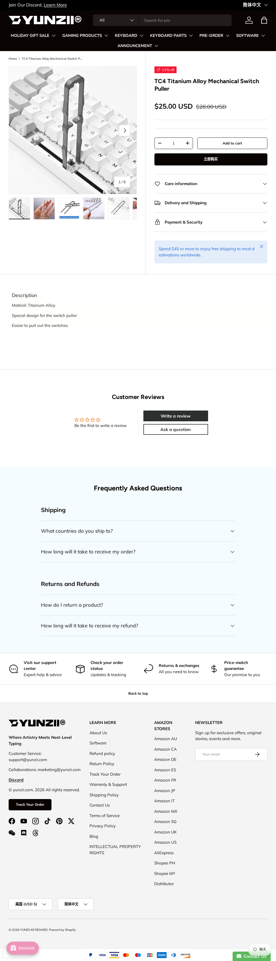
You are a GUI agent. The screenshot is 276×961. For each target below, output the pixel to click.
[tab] (24, 295)
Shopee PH (164, 862)
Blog (93, 836)
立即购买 (211, 159)
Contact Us (99, 805)
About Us (98, 732)
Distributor (164, 883)
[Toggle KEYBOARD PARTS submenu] (191, 35)
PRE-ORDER (211, 35)
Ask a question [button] (175, 429)
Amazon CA (165, 749)
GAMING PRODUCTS (82, 35)
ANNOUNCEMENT (135, 45)
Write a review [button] (176, 416)
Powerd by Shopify (62, 930)
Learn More (48, 5)
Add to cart (232, 143)
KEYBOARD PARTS (168, 35)
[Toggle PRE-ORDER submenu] (227, 35)
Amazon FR (165, 780)
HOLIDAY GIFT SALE (30, 35)
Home (13, 59)
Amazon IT (164, 800)
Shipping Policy (104, 794)
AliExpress (164, 852)
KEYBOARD (126, 35)
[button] (264, 20)
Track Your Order (30, 804)
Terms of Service (104, 815)
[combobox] (162, 20)
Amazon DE (165, 759)
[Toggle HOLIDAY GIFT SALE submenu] (53, 35)
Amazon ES (165, 769)
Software (97, 743)
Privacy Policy (102, 825)
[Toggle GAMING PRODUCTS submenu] (106, 35)
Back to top (138, 693)
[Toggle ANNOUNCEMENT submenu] (156, 46)
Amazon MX (165, 811)
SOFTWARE (247, 35)
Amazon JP (164, 790)
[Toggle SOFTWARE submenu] (263, 35)
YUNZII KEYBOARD (33, 930)
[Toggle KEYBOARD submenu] (141, 35)
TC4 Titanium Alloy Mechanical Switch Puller (52, 59)
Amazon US (165, 842)
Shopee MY (164, 873)
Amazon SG (165, 821)
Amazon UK (165, 832)
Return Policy (101, 763)
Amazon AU (165, 738)
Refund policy (102, 753)
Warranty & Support (108, 784)
